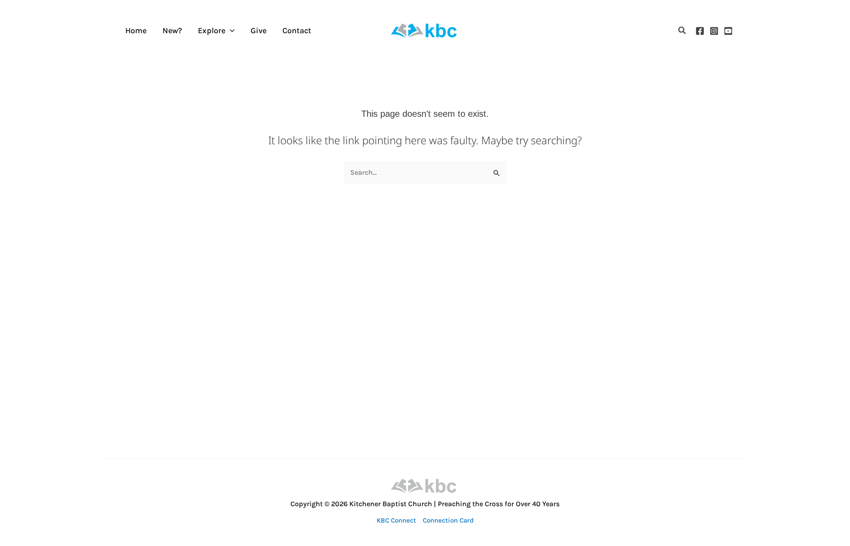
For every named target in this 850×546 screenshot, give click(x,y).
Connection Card (448, 520)
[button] (682, 31)
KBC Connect (396, 520)
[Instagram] (714, 31)
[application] (230, 30)
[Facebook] (699, 31)
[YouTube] (728, 31)
